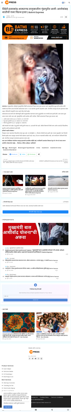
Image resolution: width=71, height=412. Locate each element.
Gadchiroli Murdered (9, 150)
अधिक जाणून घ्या (15, 400)
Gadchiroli (45, 148)
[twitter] (32, 358)
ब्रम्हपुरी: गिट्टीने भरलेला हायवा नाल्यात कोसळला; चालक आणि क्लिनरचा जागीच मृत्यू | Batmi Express (32, 276)
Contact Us (34, 397)
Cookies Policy (44, 397)
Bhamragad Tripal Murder (26, 148)
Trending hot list (8, 385)
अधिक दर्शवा (65, 172)
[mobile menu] (2, 2)
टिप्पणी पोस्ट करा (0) (35, 212)
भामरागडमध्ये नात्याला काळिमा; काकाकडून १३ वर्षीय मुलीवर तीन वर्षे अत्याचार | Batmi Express (13, 190)
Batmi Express (37, 402)
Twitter (23, 154)
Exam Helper (7, 369)
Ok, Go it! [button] (8, 407)
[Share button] (39, 154)
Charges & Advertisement (35, 399)
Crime (38, 148)
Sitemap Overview (9, 383)
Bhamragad (12, 148)
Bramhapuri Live (8, 377)
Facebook (14, 154)
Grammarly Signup (9, 388)
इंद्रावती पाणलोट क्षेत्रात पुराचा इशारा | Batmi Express (58, 189)
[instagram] (38, 358)
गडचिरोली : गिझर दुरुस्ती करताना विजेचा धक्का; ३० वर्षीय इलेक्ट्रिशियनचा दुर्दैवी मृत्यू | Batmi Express (31, 268)
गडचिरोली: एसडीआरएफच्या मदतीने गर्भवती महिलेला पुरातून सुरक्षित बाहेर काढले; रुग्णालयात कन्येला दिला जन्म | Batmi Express (35, 191)
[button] (69, 2)
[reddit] (41, 358)
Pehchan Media (8, 371)
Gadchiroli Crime (55, 148)
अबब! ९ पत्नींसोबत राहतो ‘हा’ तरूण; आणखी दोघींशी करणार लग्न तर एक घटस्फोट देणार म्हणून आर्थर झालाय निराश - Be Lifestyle (52, 335)
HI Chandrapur (8, 374)
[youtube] (35, 358)
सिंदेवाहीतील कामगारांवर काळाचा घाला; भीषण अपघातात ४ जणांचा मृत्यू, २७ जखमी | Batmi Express (31, 260)
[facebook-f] (29, 358)
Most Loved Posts (9, 391)
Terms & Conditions (57, 397)
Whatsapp (32, 154)
